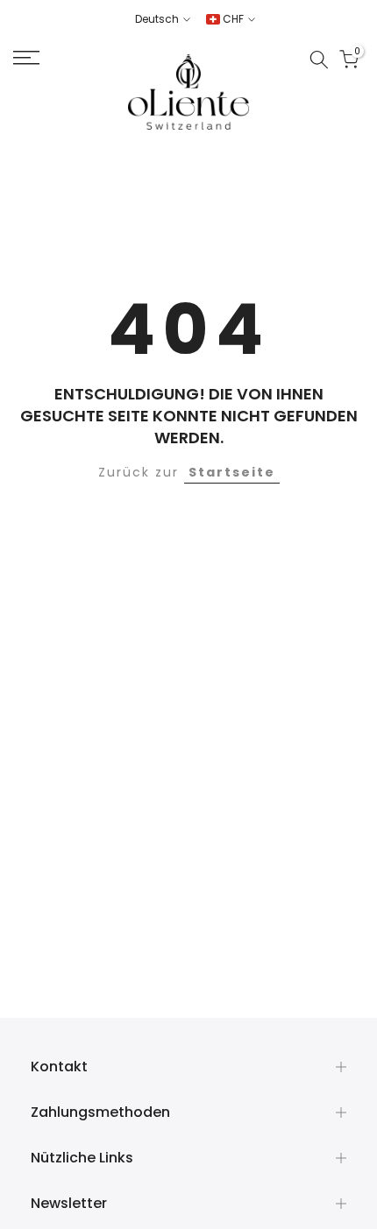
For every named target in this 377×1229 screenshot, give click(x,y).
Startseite (231, 472)
